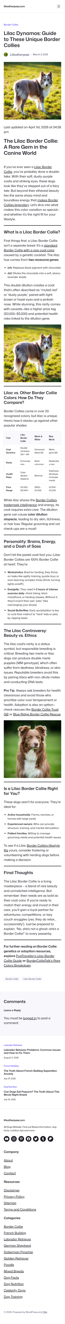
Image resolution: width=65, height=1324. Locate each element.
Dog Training (13, 1296)
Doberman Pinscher (18, 1252)
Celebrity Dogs (15, 1290)
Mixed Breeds (14, 1271)
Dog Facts (11, 1277)
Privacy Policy (14, 1196)
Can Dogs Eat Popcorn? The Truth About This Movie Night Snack (31, 1093)
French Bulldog (11, 1065)
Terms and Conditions (20, 1209)
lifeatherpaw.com (14, 6)
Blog (7, 1166)
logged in (30, 1018)
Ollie (45, 1312)
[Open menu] (58, 6)
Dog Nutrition (10, 1086)
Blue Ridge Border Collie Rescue (37, 714)
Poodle (9, 1264)
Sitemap (10, 1203)
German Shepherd (17, 1245)
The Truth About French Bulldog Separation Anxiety (30, 1072)
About (8, 1160)
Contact (10, 1173)
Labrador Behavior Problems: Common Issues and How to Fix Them (32, 1051)
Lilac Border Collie (32, 978)
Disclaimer (12, 1190)
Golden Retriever (16, 1258)
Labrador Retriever (13, 1045)
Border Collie (11, 24)
